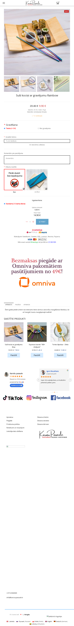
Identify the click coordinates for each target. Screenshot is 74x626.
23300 (12, 593)
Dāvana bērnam (43, 424)
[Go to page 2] (53, 392)
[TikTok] (13, 397)
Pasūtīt (14, 355)
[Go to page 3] (55, 392)
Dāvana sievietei (43, 421)
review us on (15, 385)
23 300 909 (52, 242)
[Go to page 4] (56, 392)
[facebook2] (61, 397)
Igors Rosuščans (52, 371)
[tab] (9, 304)
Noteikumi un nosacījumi (15, 428)
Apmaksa (9, 417)
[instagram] (37, 397)
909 (15, 593)
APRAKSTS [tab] (8, 305)
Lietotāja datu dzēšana (14, 431)
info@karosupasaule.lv (14, 597)
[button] (6, 42)
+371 (8, 593)
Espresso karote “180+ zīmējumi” (37, 345)
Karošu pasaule (16, 373)
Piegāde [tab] (18, 305)
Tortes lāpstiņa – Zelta (60, 344)
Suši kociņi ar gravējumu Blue (13, 345)
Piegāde (9, 421)
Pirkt (43, 222)
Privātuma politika (13, 424)
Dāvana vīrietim (42, 417)
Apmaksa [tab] (27, 305)
